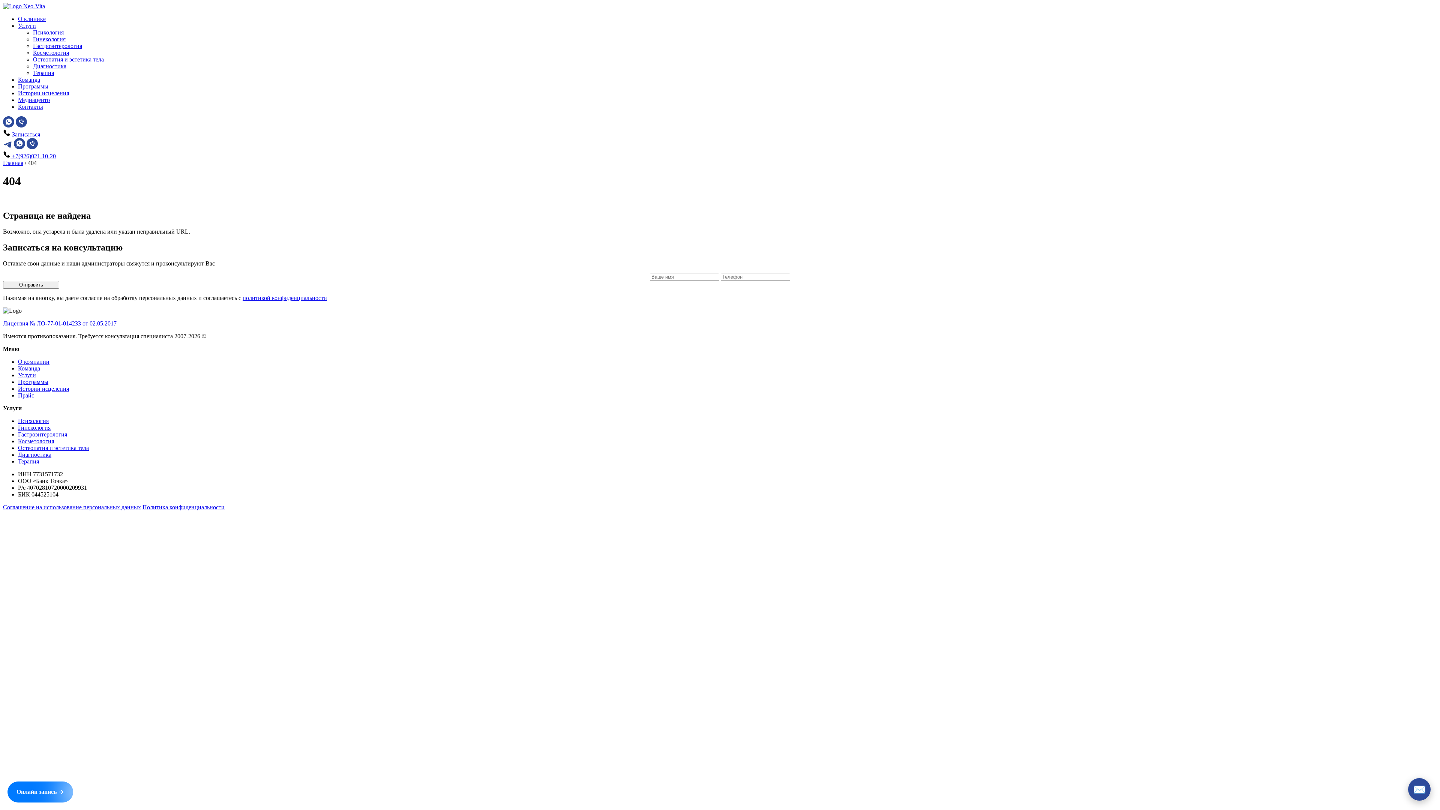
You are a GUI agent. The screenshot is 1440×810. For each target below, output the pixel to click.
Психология (48, 32)
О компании (34, 361)
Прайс (26, 395)
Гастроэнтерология (57, 46)
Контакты (30, 107)
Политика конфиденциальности (183, 507)
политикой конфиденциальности (285, 298)
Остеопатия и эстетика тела (68, 59)
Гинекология (49, 39)
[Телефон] (21, 125)
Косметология (51, 53)
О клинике (32, 19)
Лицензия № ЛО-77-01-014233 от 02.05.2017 (60, 323)
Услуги (27, 25)
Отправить (31, 285)
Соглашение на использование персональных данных (72, 507)
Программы (33, 86)
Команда (29, 79)
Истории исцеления (43, 93)
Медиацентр (34, 100)
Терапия (43, 73)
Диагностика (49, 66)
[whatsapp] (8, 125)
